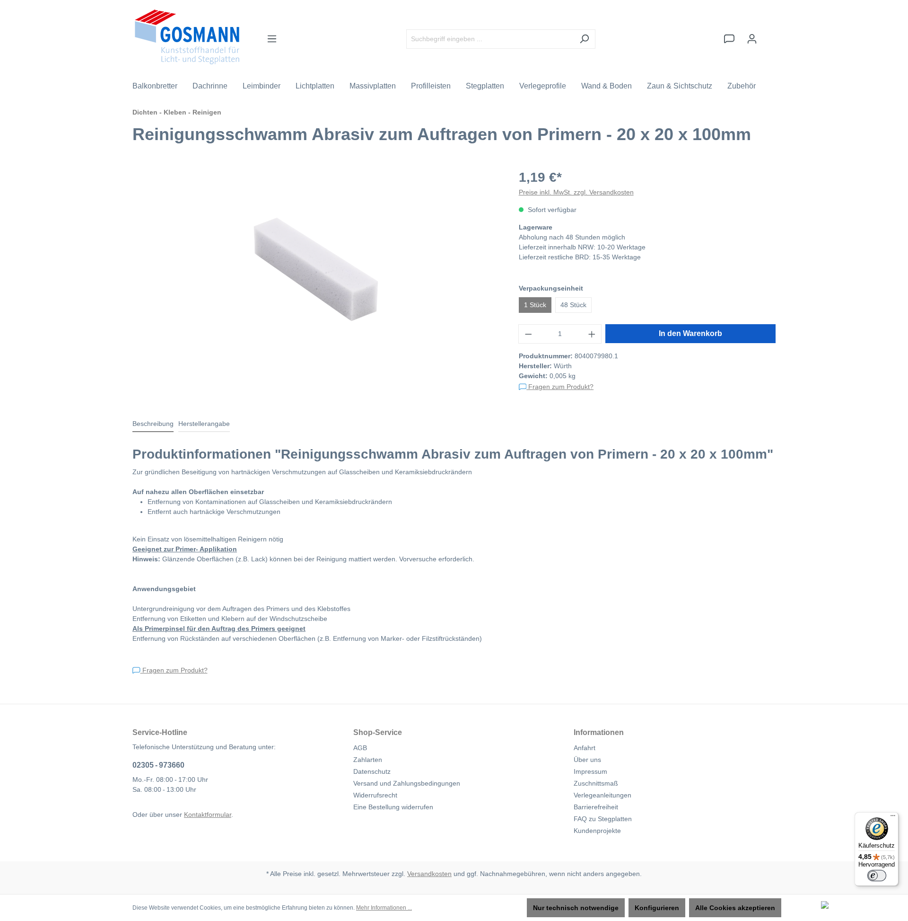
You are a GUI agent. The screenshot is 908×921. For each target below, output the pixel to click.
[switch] (876, 875)
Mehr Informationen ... (384, 907)
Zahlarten (367, 759)
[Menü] (272, 38)
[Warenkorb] (769, 34)
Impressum (590, 771)
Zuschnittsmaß (596, 783)
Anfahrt (584, 748)
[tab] (153, 424)
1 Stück (535, 305)
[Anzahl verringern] (528, 334)
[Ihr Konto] (752, 38)
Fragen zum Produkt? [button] (560, 386)
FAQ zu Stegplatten (603, 819)
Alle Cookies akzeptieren (735, 908)
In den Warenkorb (690, 333)
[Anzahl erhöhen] (592, 334)
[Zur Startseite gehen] (187, 37)
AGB (360, 748)
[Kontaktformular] (729, 38)
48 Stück (573, 305)
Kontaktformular (207, 814)
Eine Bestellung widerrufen (393, 807)
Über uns (587, 759)
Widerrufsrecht (375, 795)
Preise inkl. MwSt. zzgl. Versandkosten (576, 192)
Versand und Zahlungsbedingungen (406, 783)
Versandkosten (429, 873)
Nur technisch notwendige (576, 908)
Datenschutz (372, 771)
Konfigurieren (657, 908)
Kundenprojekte (597, 830)
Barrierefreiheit (596, 807)
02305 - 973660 (158, 765)
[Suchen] (584, 39)
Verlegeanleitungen (602, 795)
